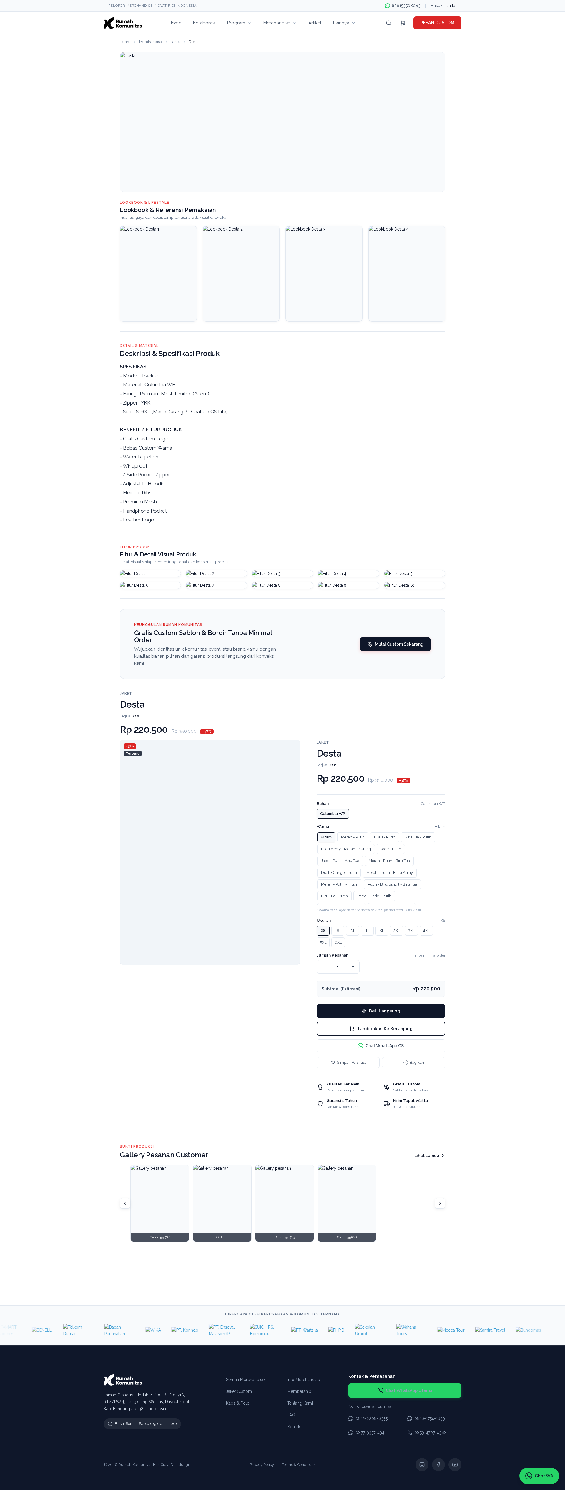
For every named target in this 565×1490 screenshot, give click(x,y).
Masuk (436, 5)
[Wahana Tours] (393, 1330)
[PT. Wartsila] (286, 1330)
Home (125, 41)
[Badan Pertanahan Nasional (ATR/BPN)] (101, 1330)
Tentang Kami (300, 1403)
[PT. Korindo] (166, 1330)
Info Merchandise (303, 1379)
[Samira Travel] (471, 1330)
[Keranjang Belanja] (403, 23)
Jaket (175, 41)
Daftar (451, 5)
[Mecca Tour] (432, 1330)
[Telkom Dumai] (60, 1330)
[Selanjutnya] (440, 1203)
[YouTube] (454, 1464)
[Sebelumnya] (125, 1203)
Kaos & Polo (238, 1403)
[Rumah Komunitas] (123, 23)
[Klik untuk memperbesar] (150, 573)
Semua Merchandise (245, 1379)
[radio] (333, 814)
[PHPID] (318, 1330)
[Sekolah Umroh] (352, 1330)
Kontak (293, 1426)
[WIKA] (135, 1330)
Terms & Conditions (298, 1464)
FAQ (291, 1415)
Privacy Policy (262, 1464)
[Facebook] (438, 1464)
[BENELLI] (23, 1330)
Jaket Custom (239, 1391)
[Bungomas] (510, 1330)
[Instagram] (422, 1464)
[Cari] (389, 23)
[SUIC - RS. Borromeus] (247, 1330)
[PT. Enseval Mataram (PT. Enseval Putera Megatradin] (205, 1330)
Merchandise (150, 41)
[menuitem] (175, 23)
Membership (299, 1391)
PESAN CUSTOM (437, 22)
